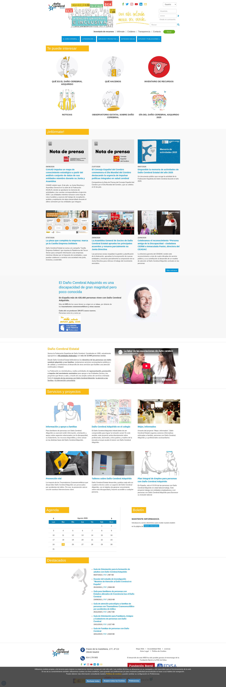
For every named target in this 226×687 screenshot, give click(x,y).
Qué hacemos (113, 81)
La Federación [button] (87, 39)
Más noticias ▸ (172, 270)
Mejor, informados (147, 427)
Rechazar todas (93, 681)
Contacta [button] (157, 31)
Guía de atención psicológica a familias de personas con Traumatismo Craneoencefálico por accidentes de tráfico (114, 606)
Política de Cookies (159, 651)
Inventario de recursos (104, 31)
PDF (105, 575)
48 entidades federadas (67, 356)
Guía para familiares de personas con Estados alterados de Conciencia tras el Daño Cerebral (114, 594)
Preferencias (134, 681)
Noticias (67, 114)
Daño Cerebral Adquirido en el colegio (111, 427)
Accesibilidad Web (154, 649)
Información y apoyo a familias (61, 427)
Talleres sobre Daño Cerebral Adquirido (112, 478)
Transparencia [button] (144, 31)
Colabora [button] (131, 31)
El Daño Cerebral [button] (70, 39)
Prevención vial (53, 478)
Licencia (167, 649)
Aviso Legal (144, 651)
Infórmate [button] (121, 31)
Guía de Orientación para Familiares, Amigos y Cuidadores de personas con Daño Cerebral (113, 618)
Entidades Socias (128, 39)
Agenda (52, 510)
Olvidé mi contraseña (167, 19)
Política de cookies (113, 674)
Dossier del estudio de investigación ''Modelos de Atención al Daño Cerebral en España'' (112, 581)
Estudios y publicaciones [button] (148, 39)
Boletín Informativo (151, 526)
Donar (169, 32)
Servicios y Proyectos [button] (107, 39)
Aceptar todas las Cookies (114, 681)
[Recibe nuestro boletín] (145, 5)
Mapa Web (140, 649)
